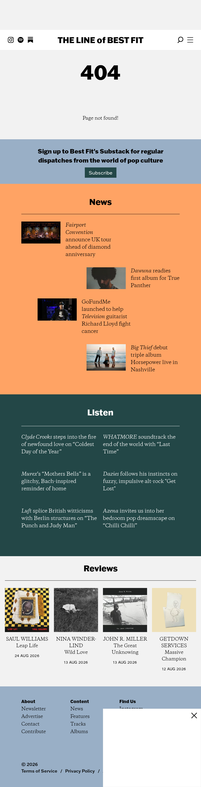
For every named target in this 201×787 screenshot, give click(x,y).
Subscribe (101, 172)
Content (79, 701)
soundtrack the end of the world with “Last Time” (139, 445)
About (28, 701)
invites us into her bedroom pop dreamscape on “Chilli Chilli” (139, 518)
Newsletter (33, 709)
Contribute (33, 731)
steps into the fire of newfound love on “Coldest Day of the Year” (58, 445)
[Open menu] (190, 40)
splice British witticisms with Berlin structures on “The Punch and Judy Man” (59, 518)
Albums (79, 731)
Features (80, 716)
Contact (30, 724)
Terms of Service (39, 771)
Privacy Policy (80, 771)
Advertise (32, 716)
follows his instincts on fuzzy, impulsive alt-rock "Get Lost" (140, 481)
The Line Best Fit (100, 40)
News (76, 709)
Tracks (78, 724)
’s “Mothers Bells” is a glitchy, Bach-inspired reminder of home (56, 481)
